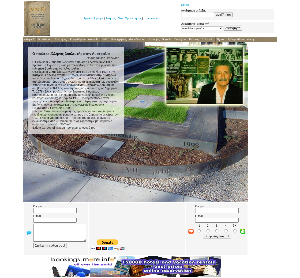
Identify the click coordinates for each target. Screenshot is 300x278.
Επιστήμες (61, 39)
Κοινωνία (93, 39)
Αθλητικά (29, 39)
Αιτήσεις (110, 18)
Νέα (120, 18)
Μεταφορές (153, 39)
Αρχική (87, 18)
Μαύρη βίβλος (119, 39)
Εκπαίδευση (44, 39)
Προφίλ (99, 18)
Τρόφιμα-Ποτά (236, 39)
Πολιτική (194, 39)
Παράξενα (180, 39)
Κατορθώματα (78, 39)
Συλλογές (207, 39)
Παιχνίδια (167, 39)
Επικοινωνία (151, 18)
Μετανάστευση (137, 39)
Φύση (250, 39)
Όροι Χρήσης (133, 18)
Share (185, 5)
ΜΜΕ (104, 39)
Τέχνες (220, 39)
